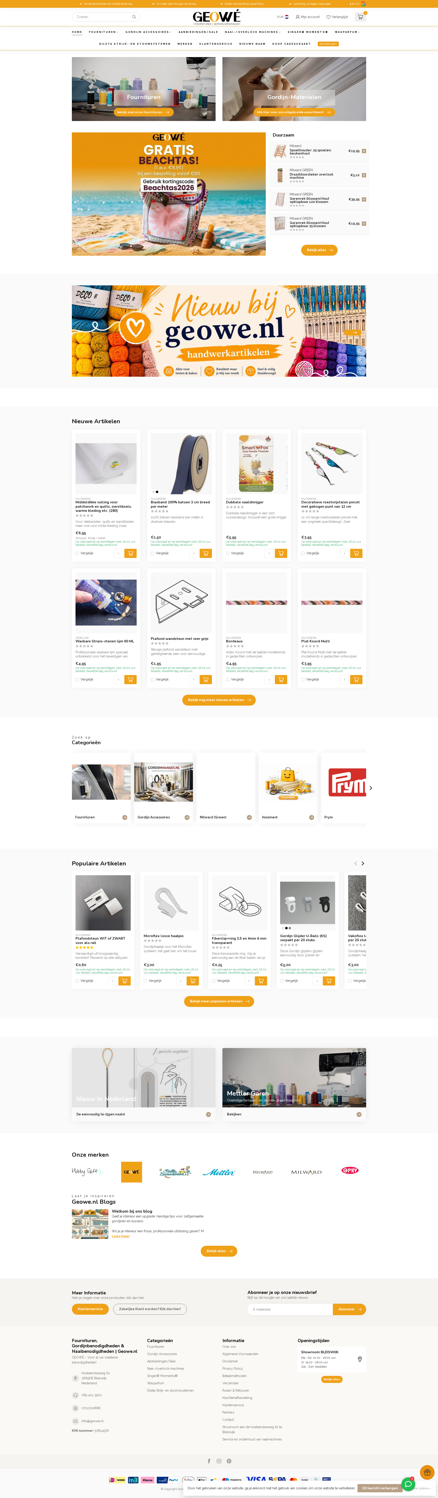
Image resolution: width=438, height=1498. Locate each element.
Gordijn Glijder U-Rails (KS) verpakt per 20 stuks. (303, 938)
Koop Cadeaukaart (291, 43)
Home (77, 32)
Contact (228, 1420)
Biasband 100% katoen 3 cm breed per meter (180, 504)
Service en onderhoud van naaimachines (252, 1439)
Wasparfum (346, 32)
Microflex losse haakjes (164, 936)
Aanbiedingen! (328, 43)
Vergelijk (87, 553)
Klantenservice (216, 43)
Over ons (229, 1346)
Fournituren (102, 32)
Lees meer (121, 1236)
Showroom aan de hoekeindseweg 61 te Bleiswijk (252, 1429)
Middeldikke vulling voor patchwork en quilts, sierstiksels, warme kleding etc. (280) (104, 506)
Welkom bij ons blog (132, 1211)
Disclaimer (230, 1361)
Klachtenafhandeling (237, 1398)
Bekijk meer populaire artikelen (216, 1001)
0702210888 (90, 1408)
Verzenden (230, 1383)
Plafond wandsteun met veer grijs (180, 639)
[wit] (153, 492)
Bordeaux (234, 641)
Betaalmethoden (234, 1376)
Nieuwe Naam (252, 43)
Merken (185, 43)
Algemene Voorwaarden (240, 1354)
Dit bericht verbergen (380, 1488)
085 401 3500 (91, 1395)
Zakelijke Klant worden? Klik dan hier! (150, 1309)
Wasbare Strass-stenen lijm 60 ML (105, 641)
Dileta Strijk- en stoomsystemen (135, 43)
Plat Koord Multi (315, 641)
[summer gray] (290, 928)
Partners (228, 1412)
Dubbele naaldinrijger (244, 502)
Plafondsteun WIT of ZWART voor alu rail (100, 940)
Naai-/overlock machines (251, 32)
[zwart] (157, 492)
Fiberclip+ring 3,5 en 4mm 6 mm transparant (239, 940)
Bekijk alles (316, 250)
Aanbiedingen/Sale (198, 32)
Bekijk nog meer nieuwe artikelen (216, 700)
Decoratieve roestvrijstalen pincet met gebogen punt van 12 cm (330, 504)
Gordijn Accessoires (147, 32)
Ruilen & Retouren (235, 1390)
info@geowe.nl (92, 1421)
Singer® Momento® (308, 32)
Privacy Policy (232, 1368)
